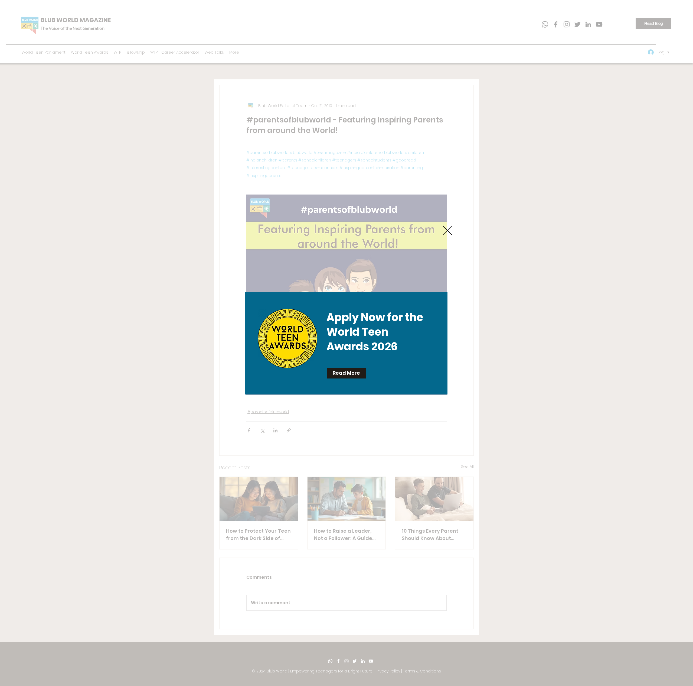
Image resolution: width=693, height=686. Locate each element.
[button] (447, 230)
